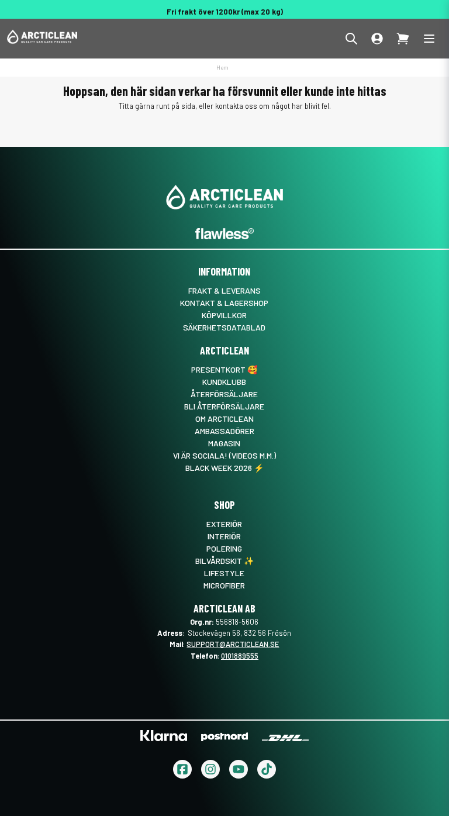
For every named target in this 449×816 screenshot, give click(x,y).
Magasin (224, 443)
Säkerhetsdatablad (224, 327)
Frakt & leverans (224, 290)
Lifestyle (224, 573)
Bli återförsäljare (224, 406)
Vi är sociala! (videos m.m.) (224, 455)
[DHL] (285, 738)
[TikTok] (266, 769)
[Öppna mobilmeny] (429, 38)
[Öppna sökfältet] (351, 38)
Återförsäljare (224, 394)
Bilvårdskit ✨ (224, 561)
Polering (224, 548)
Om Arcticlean (224, 419)
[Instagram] (210, 769)
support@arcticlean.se (232, 644)
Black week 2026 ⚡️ (224, 468)
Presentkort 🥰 (224, 369)
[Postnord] (224, 736)
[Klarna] (163, 735)
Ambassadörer (224, 431)
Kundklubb (224, 382)
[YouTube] (238, 769)
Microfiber (224, 585)
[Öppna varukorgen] (403, 38)
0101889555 (239, 655)
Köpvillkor (224, 315)
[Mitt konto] (377, 38)
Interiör (224, 536)
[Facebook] (182, 769)
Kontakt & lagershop (224, 303)
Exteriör (224, 524)
